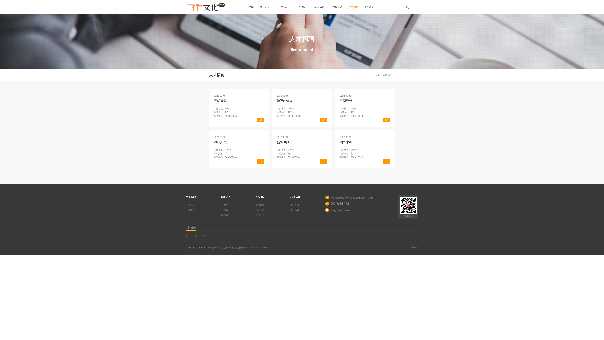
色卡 (188, 236)
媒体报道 (225, 214)
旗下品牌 (294, 204)
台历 (202, 236)
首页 (251, 7)
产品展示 (301, 7)
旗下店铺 (294, 209)
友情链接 (191, 227)
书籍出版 (259, 204)
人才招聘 (353, 7)
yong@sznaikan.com (342, 210)
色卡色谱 (259, 209)
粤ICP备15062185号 (261, 247)
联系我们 (369, 7)
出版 (195, 236)
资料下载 (338, 7)
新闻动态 (283, 7)
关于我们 (265, 7)
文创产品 (259, 214)
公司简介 (190, 204)
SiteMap (414, 247)
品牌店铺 (319, 7)
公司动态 (225, 204)
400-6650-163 (340, 204)
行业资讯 (225, 209)
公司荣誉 (190, 209)
